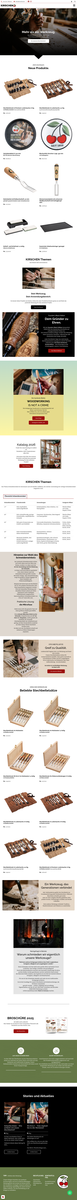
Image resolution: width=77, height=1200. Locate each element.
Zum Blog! (38, 418)
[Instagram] (31, 1)
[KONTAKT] (72, 1)
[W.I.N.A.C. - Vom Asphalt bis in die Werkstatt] (37, 1112)
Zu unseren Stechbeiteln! (38, 41)
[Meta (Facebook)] (28, 1)
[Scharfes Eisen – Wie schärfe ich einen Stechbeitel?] (14, 1112)
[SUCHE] (75, 1)
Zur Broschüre (21, 1031)
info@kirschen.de (20, 1)
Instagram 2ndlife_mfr (38, 422)
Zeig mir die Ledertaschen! (38, 304)
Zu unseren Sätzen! (56, 671)
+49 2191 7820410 (7, 1)
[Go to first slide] (66, 289)
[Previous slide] (11, 289)
